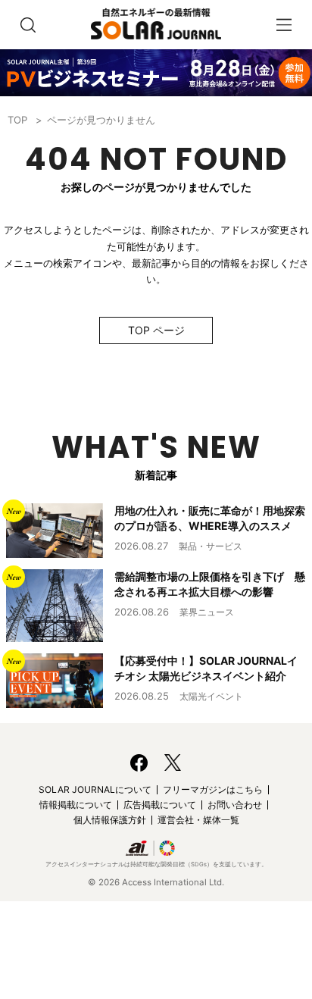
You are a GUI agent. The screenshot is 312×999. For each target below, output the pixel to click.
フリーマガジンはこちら (213, 789)
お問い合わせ (234, 804)
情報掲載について (75, 804)
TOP (17, 120)
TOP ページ (156, 330)
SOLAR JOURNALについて (95, 789)
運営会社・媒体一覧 (198, 819)
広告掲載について (159, 804)
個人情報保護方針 (109, 819)
